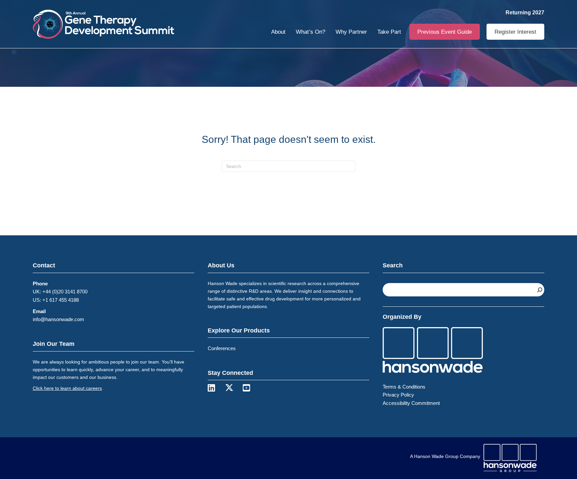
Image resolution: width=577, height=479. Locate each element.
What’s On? (310, 32)
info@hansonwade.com (58, 319)
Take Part (389, 32)
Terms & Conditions (404, 387)
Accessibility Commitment (411, 403)
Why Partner (351, 32)
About (278, 32)
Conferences (222, 348)
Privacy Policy (398, 395)
